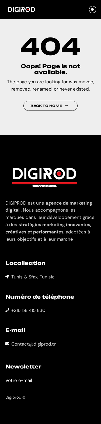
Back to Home (46, 106)
